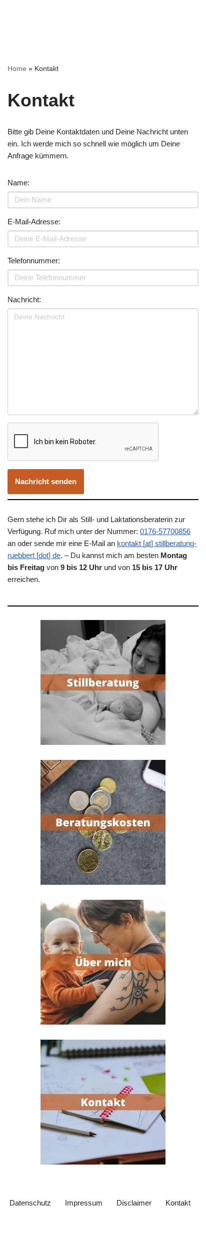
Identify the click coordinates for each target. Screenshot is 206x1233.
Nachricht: (24, 299)
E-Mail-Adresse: (34, 221)
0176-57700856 (165, 531)
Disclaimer (134, 1203)
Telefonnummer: (34, 260)
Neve (16, 1223)
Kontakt (178, 1203)
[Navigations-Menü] (186, 16)
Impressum (83, 1203)
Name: (19, 182)
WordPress (101, 1223)
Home (17, 68)
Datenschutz (30, 1203)
